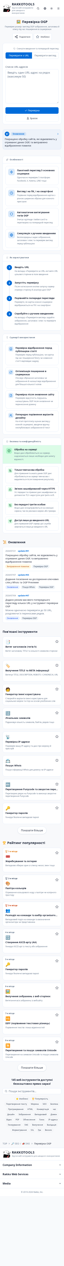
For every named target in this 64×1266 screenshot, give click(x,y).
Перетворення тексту (16, 1104)
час (54, 1109)
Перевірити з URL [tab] (19, 55)
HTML (30, 1109)
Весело (48, 1130)
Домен (54, 1114)
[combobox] (34, 1091)
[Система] (51, 8)
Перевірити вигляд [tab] (45, 55)
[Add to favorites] (57, 641)
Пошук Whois (28, 587)
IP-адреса (53, 1119)
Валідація (51, 1124)
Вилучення (37, 1124)
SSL (32, 1130)
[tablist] (32, 55)
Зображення (25, 1114)
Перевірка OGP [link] (42, 1143)
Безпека (54, 1104)
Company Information (17, 1165)
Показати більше (32, 830)
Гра (39, 1130)
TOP (5, 1143)
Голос (41, 1119)
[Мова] (45, 8)
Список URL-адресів (16, 66)
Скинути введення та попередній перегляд (38, 48)
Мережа (35, 1104)
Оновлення (12, 587)
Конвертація (43, 1109)
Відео (9, 1119)
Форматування (19, 1130)
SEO (44, 1104)
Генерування (14, 1124)
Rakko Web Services (15, 1174)
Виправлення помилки (18, 566)
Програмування (15, 1109)
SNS (26, 1124)
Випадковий (41, 1114)
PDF (17, 1119)
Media (7, 1183)
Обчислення (29, 1119)
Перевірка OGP (40, 566)
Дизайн (11, 1114)
